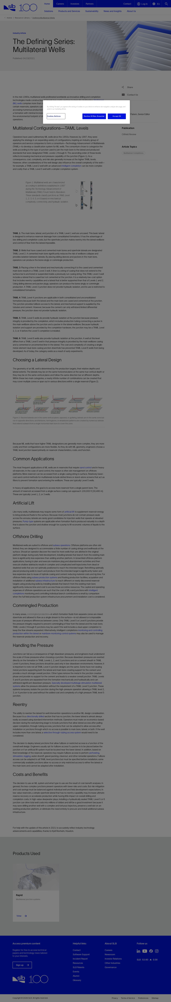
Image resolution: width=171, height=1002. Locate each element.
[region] (86, 112)
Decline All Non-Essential (94, 116)
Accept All (117, 116)
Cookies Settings (54, 116)
